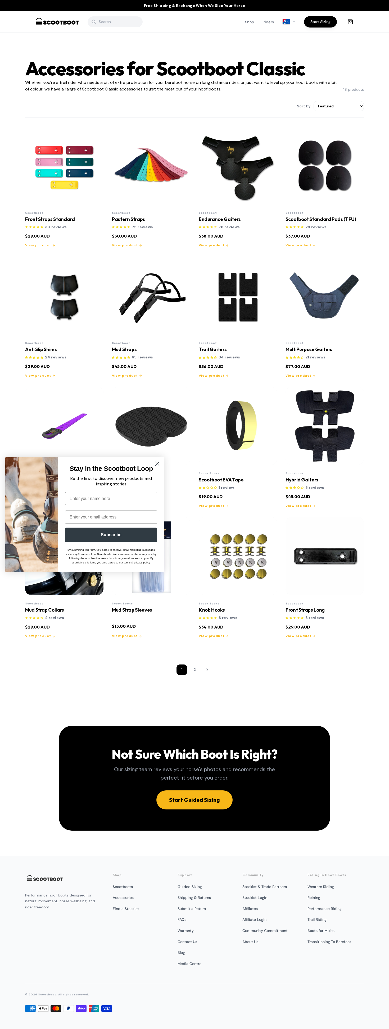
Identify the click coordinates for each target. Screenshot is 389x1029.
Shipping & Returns (194, 897)
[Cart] (350, 22)
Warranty (186, 930)
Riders (268, 22)
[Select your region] (289, 22)
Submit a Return (192, 908)
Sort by (303, 106)
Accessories (123, 897)
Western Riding (320, 886)
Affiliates (250, 908)
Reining (313, 897)
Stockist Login (254, 897)
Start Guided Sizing (194, 799)
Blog (181, 952)
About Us (250, 941)
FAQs (182, 919)
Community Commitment (265, 930)
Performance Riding (324, 908)
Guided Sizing (190, 886)
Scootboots (123, 886)
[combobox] (118, 22)
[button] (34, 227)
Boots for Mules (320, 930)
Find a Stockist (126, 908)
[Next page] (207, 669)
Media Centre (189, 963)
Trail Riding (317, 919)
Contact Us (187, 941)
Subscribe (111, 534)
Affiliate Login (254, 919)
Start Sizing (320, 21)
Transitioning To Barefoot (329, 941)
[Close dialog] (157, 463)
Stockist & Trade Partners (264, 886)
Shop (249, 22)
